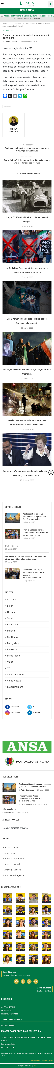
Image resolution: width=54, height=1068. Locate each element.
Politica (11, 630)
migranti (7, 106)
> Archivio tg (9, 853)
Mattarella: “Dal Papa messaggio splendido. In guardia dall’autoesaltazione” (33, 574)
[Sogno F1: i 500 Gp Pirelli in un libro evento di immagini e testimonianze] (27, 196)
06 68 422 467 (9, 1026)
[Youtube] (35, 981)
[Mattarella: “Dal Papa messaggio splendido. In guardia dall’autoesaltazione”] (12, 573)
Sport (10, 618)
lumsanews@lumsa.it (9, 1014)
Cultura (11, 612)
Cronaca (11, 599)
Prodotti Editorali (7, 1047)
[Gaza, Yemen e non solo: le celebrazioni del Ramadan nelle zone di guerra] (27, 297)
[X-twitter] (29, 981)
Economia (12, 624)
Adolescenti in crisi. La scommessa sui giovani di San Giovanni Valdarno (34, 516)
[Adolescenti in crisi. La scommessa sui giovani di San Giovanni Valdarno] (12, 518)
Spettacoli (12, 637)
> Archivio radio (10, 847)
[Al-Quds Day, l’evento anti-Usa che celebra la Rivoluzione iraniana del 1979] (27, 246)
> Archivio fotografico (13, 858)
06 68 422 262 (9, 1007)
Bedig (35, 1065)
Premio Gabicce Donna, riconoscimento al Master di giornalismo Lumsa (35, 532)
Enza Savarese (26, 804)
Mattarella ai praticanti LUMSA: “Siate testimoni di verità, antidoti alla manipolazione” (26, 557)
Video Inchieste (15, 674)
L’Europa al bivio (12, 546)
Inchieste (12, 649)
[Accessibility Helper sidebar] (51, 472)
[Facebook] (16, 981)
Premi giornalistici (8, 1044)
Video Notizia (14, 680)
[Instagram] (23, 981)
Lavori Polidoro (15, 687)
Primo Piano (13, 655)
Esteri (10, 605)
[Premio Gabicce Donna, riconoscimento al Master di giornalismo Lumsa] (12, 534)
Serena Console (11, 41)
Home (5, 23)
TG (8, 668)
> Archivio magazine (12, 864)
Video (10, 662)
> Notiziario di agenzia (13, 875)
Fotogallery (16, 23)
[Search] (50, 4)
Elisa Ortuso (9, 812)
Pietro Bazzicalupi (27, 790)
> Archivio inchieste (12, 869)
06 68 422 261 (6, 1011)
